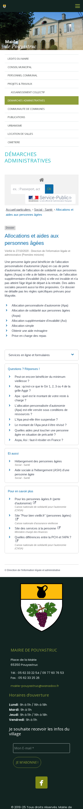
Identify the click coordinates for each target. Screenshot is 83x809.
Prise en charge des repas (29, 335)
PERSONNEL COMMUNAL (22, 75)
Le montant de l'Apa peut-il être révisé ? (40, 425)
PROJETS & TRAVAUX (20, 84)
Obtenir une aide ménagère (29, 330)
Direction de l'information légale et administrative (33, 570)
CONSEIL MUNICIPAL (20, 67)
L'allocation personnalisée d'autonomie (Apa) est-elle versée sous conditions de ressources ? (41, 410)
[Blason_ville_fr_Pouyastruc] (41, 607)
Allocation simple (23, 325)
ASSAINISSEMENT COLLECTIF (28, 92)
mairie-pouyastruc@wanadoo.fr (35, 686)
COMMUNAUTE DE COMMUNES (26, 109)
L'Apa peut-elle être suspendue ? (36, 419)
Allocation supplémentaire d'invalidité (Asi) (39, 320)
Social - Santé (43, 209)
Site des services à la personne (36, 528)
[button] (77, 6)
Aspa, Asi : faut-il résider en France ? (39, 440)
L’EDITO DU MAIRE (18, 58)
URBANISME (15, 125)
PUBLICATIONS (16, 117)
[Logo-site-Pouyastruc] (5, 6)
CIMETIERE (14, 142)
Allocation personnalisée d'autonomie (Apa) (40, 305)
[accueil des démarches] (42, 179)
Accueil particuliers (18, 209)
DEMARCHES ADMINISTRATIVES (26, 100)
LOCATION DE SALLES (20, 134)
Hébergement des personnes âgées (38, 461)
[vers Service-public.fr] (50, 199)
